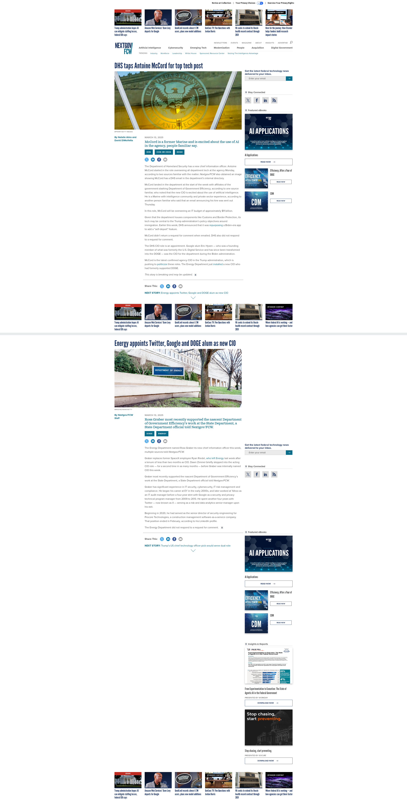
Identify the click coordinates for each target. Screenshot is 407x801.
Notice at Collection (221, 3)
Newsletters (220, 42)
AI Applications (251, 155)
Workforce (165, 53)
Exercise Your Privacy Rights (281, 3)
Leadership (177, 53)
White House (191, 53)
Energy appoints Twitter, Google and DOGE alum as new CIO (194, 293)
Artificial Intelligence (150, 48)
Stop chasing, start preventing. (258, 751)
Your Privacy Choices (246, 3)
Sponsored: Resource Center (212, 53)
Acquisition (258, 48)
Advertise (283, 42)
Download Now (266, 703)
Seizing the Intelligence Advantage (243, 53)
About (258, 42)
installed (218, 264)
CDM (272, 193)
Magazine (247, 42)
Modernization (222, 48)
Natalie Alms (125, 137)
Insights (270, 42)
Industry (153, 53)
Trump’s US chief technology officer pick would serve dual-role (196, 545)
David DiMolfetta (123, 140)
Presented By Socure (255, 755)
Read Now (266, 161)
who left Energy (215, 458)
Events (234, 42)
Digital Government (282, 48)
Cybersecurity (175, 48)
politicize (162, 264)
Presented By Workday (256, 697)
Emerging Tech (198, 48)
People (240, 48)
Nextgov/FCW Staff (123, 416)
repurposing (216, 225)
